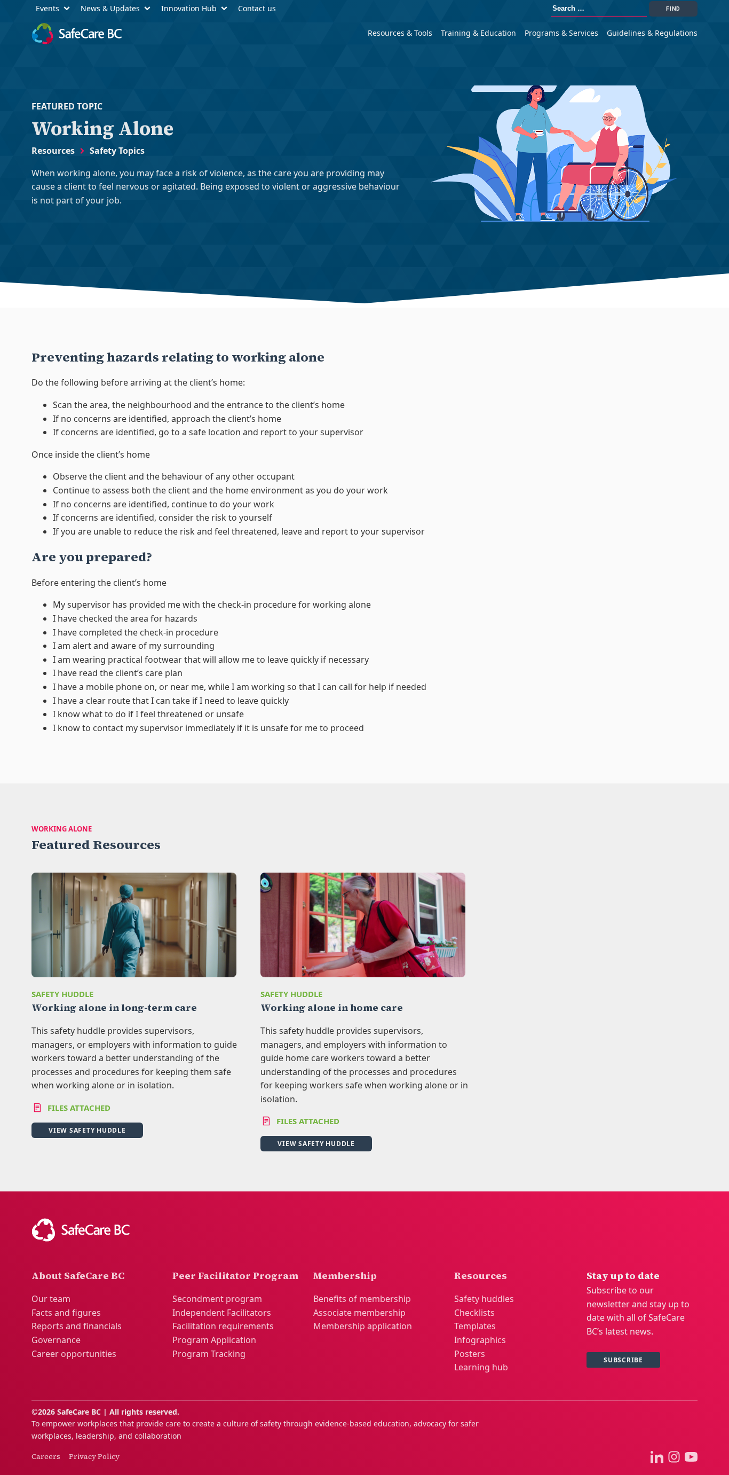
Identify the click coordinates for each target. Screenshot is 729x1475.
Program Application (214, 1340)
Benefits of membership (362, 1299)
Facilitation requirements (223, 1326)
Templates (475, 1326)
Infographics (480, 1340)
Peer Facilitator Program (235, 1275)
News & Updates (110, 8)
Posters (469, 1354)
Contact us (257, 8)
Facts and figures (66, 1313)
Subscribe (623, 1359)
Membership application (362, 1326)
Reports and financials (76, 1326)
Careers (45, 1456)
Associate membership (359, 1313)
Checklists (474, 1313)
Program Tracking (208, 1354)
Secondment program (217, 1299)
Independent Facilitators (221, 1313)
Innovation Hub (189, 8)
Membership (345, 1275)
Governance (56, 1340)
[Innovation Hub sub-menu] (226, 9)
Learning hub (481, 1367)
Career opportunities (73, 1354)
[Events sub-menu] (69, 9)
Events (47, 8)
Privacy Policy (94, 1456)
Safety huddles (484, 1299)
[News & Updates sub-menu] (149, 9)
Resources (53, 150)
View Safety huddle (87, 1130)
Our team (50, 1299)
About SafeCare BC (77, 1275)
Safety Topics (117, 150)
